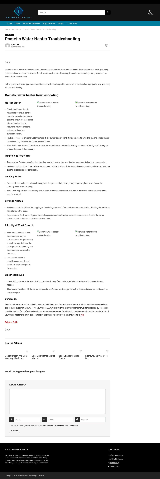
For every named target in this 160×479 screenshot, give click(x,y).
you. (82, 315)
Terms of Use (114, 466)
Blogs (60, 23)
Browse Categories (31, 23)
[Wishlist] (150, 11)
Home (9, 23)
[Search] (108, 12)
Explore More (49, 23)
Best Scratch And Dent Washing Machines (16, 357)
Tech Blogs (16, 29)
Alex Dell (15, 44)
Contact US (72, 23)
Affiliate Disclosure (116, 459)
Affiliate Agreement (116, 455)
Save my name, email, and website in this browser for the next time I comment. (45, 426)
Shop (17, 23)
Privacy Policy (114, 463)
